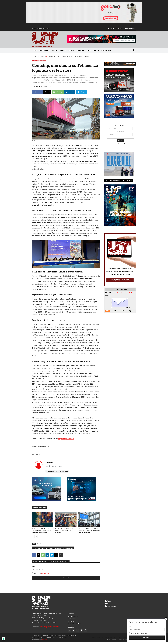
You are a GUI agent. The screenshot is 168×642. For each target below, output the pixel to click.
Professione (42, 56)
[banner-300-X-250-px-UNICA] (81, 501)
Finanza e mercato (61, 525)
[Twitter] (77, 630)
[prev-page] (33, 536)
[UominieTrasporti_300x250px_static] (119, 91)
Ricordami (121, 143)
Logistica (50, 56)
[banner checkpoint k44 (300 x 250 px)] (119, 176)
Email (33, 566)
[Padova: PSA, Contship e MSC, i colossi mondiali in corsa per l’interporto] (66, 519)
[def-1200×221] (84, 23)
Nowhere (44, 639)
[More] (90, 92)
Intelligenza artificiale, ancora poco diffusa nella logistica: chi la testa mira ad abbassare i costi (89, 530)
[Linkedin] (47, 555)
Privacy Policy (45, 573)
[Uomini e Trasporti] (49, 39)
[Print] (61, 555)
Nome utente (120, 125)
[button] (133, 50)
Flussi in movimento (38, 525)
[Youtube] (81, 630)
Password (120, 131)
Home (34, 56)
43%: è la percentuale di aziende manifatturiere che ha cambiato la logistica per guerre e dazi (41, 530)
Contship (39, 544)
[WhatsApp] (43, 555)
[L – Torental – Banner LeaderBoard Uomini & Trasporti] (120, 65)
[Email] (56, 555)
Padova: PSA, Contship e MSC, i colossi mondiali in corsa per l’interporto (64, 530)
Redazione (37, 86)
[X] (38, 555)
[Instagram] (85, 630)
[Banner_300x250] (46, 501)
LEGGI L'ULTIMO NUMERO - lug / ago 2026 (119, 181)
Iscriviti (66, 578)
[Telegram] (52, 555)
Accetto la (42, 573)
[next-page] (36, 536)
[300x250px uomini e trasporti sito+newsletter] (119, 117)
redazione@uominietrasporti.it (49, 626)
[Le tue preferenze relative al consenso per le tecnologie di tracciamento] (3, 638)
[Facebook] (34, 555)
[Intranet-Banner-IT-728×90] (101, 42)
